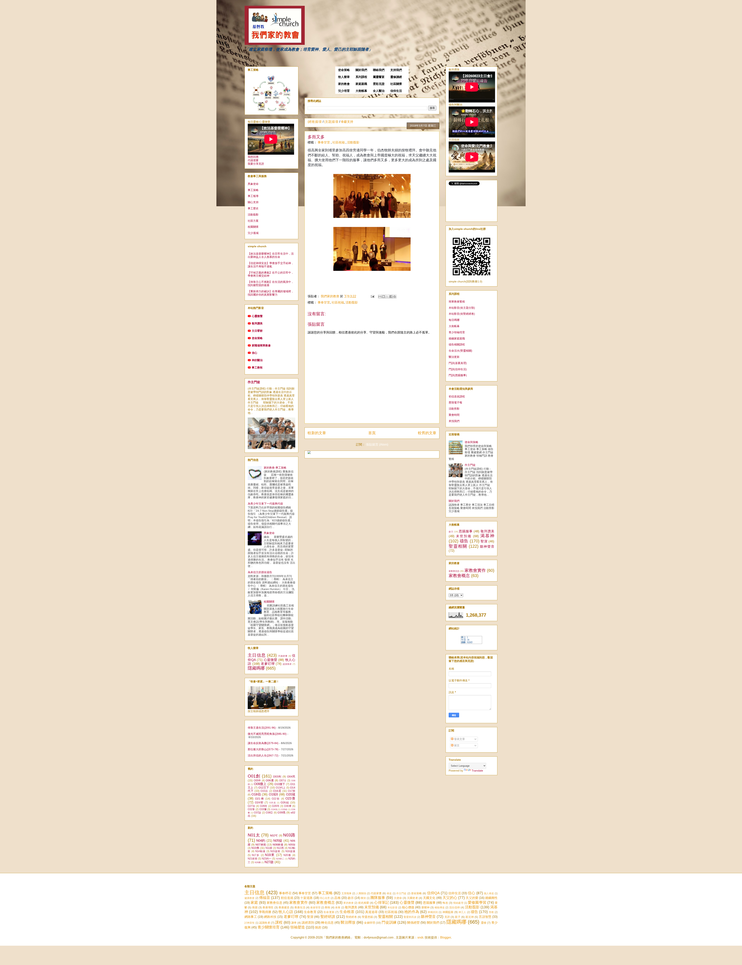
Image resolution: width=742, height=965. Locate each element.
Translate (477, 770)
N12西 (280, 848)
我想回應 (253, 156)
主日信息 (257, 655)
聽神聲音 (487, 546)
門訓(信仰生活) (458, 369)
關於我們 (361, 70)
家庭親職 (361, 83)
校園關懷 (253, 226)
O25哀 (272, 802)
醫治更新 (454, 356)
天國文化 (429, 897)
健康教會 (249, 898)
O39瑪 (281, 812)
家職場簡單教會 (261, 345)
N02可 (274, 835)
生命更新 (328, 912)
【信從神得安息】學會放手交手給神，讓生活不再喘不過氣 (271, 265)
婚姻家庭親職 (457, 338)
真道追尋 (371, 912)
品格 (337, 897)
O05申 (257, 780)
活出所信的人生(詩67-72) (263, 755)
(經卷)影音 (315, 121)
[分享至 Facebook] (391, 296)
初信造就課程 (457, 396)
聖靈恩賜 (367, 916)
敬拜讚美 (257, 323)
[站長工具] (471, 642)
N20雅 (287, 855)
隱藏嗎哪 (256, 668)
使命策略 (344, 70)
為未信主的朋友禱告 (260, 572)
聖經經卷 (351, 916)
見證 (447, 916)
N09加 (291, 844)
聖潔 (484, 541)
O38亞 (269, 812)
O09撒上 (260, 784)
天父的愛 (472, 897)
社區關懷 (396, 83)
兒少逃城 (253, 232)
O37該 (257, 812)
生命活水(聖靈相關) (460, 350)
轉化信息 (327, 922)
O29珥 (275, 806)
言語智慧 (485, 916)
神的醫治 (257, 360)
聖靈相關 (458, 546)
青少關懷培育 (269, 927)
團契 (363, 898)
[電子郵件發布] (372, 296)
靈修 (483, 922)
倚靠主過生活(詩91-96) (262, 727)
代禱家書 (283, 656)
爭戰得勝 (265, 912)
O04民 (291, 776)
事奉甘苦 (324, 142)
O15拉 (264, 791)
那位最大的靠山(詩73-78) (263, 749)
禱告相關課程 (457, 344)
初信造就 (287, 897)
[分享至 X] (387, 296)
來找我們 (454, 421)
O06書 (270, 780)
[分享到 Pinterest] (395, 296)
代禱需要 (253, 160)
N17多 (256, 855)
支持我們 (396, 70)
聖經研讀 (327, 917)
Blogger (445, 937)
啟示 (451, 531)
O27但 (251, 806)
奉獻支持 (347, 121)
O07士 (283, 780)
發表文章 (459, 739)
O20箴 (290, 794)
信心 (254, 352)
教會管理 (315, 907)
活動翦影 (353, 142)
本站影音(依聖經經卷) (462, 313)
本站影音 (392, 907)
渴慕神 (487, 535)
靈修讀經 (396, 76)
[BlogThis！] (383, 296)
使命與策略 (471, 442)
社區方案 (253, 220)
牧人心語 (285, 912)
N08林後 (278, 844)
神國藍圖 (448, 912)
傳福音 (264, 898)
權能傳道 (440, 907)
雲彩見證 (379, 83)
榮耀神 (425, 907)
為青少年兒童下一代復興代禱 (265, 503)
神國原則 (433, 912)
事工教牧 (257, 367)
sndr (420, 937)
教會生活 (299, 907)
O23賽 (290, 798)
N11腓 (268, 848)
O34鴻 (274, 809)
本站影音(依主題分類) (462, 307)
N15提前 (275, 851)
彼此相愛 (363, 902)
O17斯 (291, 791)
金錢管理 (369, 922)
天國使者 (412, 897)
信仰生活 (396, 90)
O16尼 (277, 790)
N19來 (270, 855)
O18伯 (256, 794)
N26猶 (258, 862)
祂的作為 (411, 912)
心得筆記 (381, 902)
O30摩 (287, 806)
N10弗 (255, 847)
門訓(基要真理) (458, 363)
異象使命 (253, 183)
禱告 (464, 541)
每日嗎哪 (454, 319)
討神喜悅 (249, 922)
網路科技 (270, 916)
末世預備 (463, 536)
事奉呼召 (285, 893)
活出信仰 (454, 907)
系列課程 (361, 76)
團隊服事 (377, 898)
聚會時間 (454, 414)
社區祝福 (338, 142)
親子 (457, 916)
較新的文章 (317, 433)
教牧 (327, 907)
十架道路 (306, 897)
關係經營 (413, 922)
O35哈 (284, 809)
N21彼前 (252, 858)
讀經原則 (308, 922)
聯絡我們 (379, 70)
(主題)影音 (331, 121)
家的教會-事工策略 (275, 467)
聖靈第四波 (410, 917)
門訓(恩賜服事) (458, 375)
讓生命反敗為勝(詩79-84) (263, 743)
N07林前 (260, 844)
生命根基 (347, 912)
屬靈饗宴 (379, 76)
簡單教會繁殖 (457, 301)
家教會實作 (475, 570)
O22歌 (276, 798)
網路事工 (250, 916)
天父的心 (449, 898)
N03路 (289, 835)
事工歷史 (253, 208)
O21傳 (259, 798)
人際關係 (361, 893)
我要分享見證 (256, 163)
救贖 (255, 907)
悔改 (445, 902)
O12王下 (263, 787)
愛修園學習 (477, 902)
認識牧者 (287, 664)
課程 (279, 922)
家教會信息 (454, 571)
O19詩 (273, 794)
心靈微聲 (257, 316)
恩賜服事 (466, 531)
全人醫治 (379, 90)
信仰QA (433, 893)
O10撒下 (279, 784)
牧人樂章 (344, 76)
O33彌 (262, 809)
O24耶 (259, 802)
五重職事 (346, 893)
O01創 (254, 776)
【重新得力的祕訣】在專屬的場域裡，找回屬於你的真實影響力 (271, 293)
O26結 (285, 802)
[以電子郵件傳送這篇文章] (380, 296)
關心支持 (253, 202)
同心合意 (325, 898)
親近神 (469, 916)
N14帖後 (260, 851)
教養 (337, 907)
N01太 (254, 835)
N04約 (260, 840)
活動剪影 (454, 408)
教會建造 (284, 907)
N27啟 (269, 862)
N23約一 (266, 858)
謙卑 (294, 922)
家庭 (254, 902)
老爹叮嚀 (268, 664)
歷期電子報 (455, 402)
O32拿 (251, 809)
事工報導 (253, 196)
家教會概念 (459, 575)
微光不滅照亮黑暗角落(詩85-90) (267, 733)
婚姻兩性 (491, 897)
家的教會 (344, 83)
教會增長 (268, 907)
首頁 (372, 433)
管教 (491, 912)
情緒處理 (458, 902)
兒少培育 (344, 90)
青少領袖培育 (457, 332)
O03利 (277, 776)
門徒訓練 (389, 922)
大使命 (398, 897)
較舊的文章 (427, 433)
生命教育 (310, 912)
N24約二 (280, 859)
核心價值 (408, 907)
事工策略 (253, 190)
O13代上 (281, 787)
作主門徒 (254, 382)
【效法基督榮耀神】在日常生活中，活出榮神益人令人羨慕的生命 (271, 255)
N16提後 (290, 851)
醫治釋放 (348, 922)
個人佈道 (489, 893)
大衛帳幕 (361, 90)
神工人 (462, 912)
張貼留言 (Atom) (377, 444)
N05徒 (277, 840)
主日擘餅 (257, 330)
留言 (456, 745)
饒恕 (318, 927)
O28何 (263, 806)
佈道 (389, 893)
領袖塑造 (297, 927)
